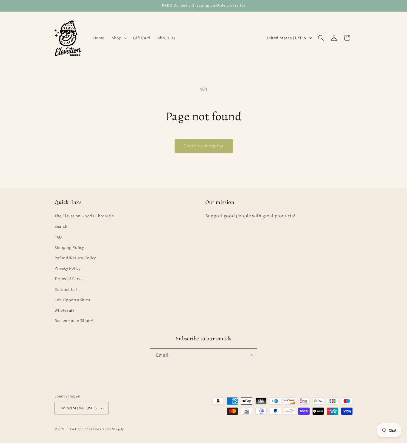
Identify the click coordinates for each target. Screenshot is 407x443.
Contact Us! (66, 289)
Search (61, 226)
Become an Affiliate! (74, 321)
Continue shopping (204, 146)
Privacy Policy (67, 268)
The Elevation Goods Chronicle (84, 216)
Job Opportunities (72, 299)
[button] (119, 38)
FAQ (58, 237)
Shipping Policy (69, 247)
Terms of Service (70, 279)
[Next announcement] (350, 5)
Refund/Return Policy (75, 258)
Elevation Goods (80, 429)
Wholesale (64, 310)
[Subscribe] (250, 355)
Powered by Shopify (108, 429)
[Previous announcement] (56, 5)
